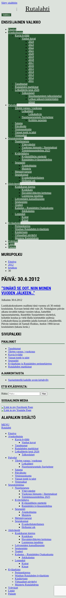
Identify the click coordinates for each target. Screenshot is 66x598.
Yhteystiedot (28, 144)
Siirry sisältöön (9, 2)
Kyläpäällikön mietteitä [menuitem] (34, 503)
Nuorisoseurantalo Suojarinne (37, 117)
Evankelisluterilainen (33, 177)
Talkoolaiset (28, 92)
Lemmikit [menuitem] (20, 560)
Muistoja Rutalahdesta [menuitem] (27, 584)
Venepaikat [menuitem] (21, 481)
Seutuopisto (21, 201)
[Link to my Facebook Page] (17, 407)
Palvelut (12, 105)
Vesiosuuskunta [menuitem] (23, 475)
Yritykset (13, 241)
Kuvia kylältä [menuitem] (22, 439)
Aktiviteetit (14, 183)
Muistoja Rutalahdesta (27, 238)
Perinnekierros (22, 226)
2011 (31, 80)
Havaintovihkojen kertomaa (36, 192)
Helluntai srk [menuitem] (28, 527)
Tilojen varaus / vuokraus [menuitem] (28, 460)
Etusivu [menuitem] (12, 433)
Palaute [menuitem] (12, 593)
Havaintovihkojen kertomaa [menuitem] (36, 539)
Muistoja (26, 168)
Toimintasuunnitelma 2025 (36, 150)
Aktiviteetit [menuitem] (14, 530)
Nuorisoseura (22, 141)
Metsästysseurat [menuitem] (23, 518)
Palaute (12, 247)
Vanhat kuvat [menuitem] (29, 442)
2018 (31, 59)
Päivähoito (20, 126)
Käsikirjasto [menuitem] (21, 578)
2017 (31, 62)
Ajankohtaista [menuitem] (15, 436)
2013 (31, 74)
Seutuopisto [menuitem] (21, 548)
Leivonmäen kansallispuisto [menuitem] (30, 545)
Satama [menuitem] (19, 469)
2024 (31, 41)
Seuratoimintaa (16, 138)
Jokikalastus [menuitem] (28, 557)
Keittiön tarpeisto (37, 120)
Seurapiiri (20, 162)
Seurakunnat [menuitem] (21, 521)
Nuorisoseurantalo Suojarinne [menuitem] (37, 466)
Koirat (25, 216)
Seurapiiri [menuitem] (20, 509)
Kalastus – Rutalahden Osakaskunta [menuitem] (34, 554)
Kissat (25, 219)
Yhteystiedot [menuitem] (28, 490)
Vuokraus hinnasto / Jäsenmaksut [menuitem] (39, 493)
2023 (31, 44)
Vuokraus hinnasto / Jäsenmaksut (39, 147)
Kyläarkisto (14, 223)
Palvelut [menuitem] (12, 457)
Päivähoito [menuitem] (20, 472)
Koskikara (27, 189)
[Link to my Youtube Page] (16, 410)
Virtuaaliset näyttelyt (26, 235)
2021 (31, 50)
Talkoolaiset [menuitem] (28, 454)
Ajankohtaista (15, 32)
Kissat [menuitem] (25, 566)
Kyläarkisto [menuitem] (14, 569)
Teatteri (19, 204)
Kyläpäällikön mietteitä (34, 156)
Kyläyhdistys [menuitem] (22, 500)
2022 (31, 47)
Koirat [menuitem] (25, 563)
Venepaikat (21, 135)
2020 (31, 53)
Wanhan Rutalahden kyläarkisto (32, 229)
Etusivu (12, 29)
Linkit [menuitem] (11, 590)
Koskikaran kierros (25, 186)
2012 (31, 77)
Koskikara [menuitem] (27, 536)
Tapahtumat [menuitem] (21, 445)
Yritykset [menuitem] (13, 587)
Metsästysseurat (23, 171)
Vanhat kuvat (29, 38)
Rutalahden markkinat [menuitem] (26, 448)
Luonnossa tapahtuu (32, 195)
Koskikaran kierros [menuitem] (25, 533)
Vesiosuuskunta (23, 129)
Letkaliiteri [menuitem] (27, 463)
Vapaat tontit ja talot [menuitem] (25, 478)
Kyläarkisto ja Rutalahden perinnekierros (30, 363)
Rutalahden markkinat (26, 86)
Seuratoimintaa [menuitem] (16, 484)
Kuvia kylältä (22, 35)
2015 (31, 68)
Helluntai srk (28, 180)
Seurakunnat (21, 174)
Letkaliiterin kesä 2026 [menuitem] (27, 451)
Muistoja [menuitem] (26, 515)
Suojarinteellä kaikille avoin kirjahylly (28, 379)
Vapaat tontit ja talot (25, 132)
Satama (19, 123)
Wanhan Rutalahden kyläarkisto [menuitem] (32, 575)
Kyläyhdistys (22, 153)
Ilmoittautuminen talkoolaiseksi (45, 95)
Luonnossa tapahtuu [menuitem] (32, 542)
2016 (31, 65)
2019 (31, 56)
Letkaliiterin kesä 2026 (27, 89)
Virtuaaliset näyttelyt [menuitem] (26, 581)
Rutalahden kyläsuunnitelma (37, 159)
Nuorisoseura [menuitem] (22, 487)
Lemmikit (20, 213)
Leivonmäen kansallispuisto (30, 198)
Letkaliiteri (27, 111)
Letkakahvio (35, 114)
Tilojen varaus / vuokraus (28, 108)
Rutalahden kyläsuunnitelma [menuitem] (37, 506)
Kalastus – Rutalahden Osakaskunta (34, 207)
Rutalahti (37, 8)
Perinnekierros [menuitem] (22, 572)
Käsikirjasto (21, 232)
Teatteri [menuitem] (19, 551)
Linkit (11, 244)
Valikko (6, 15)
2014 (31, 71)
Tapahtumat (21, 83)
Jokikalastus (28, 210)
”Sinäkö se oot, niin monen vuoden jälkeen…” (26, 290)
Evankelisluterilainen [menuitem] (33, 524)
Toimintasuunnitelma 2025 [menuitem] (36, 496)
